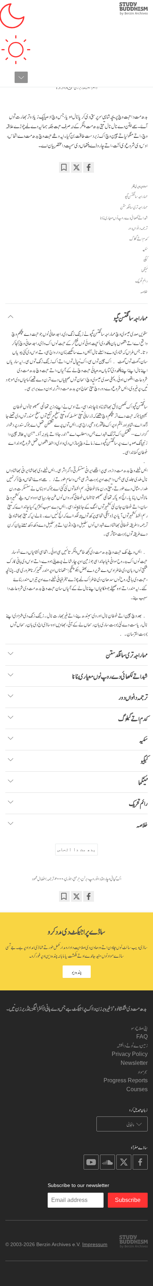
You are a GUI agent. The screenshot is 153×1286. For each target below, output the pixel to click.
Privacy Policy (130, 1054)
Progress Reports (126, 1080)
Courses (137, 1089)
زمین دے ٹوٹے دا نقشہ (132, 1045)
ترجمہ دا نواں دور (138, 227)
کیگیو (145, 259)
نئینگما (144, 270)
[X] (76, 167)
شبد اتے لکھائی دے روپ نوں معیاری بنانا (124, 217)
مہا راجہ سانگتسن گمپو (136, 196)
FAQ (142, 1037)
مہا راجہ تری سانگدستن (134, 206)
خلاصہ (144, 291)
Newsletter (134, 1063)
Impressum (94, 1244)
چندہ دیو (77, 971)
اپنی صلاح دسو (139, 1027)
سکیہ (145, 248)
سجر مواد (143, 1071)
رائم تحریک (141, 280)
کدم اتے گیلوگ (138, 238)
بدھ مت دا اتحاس (76, 849)
